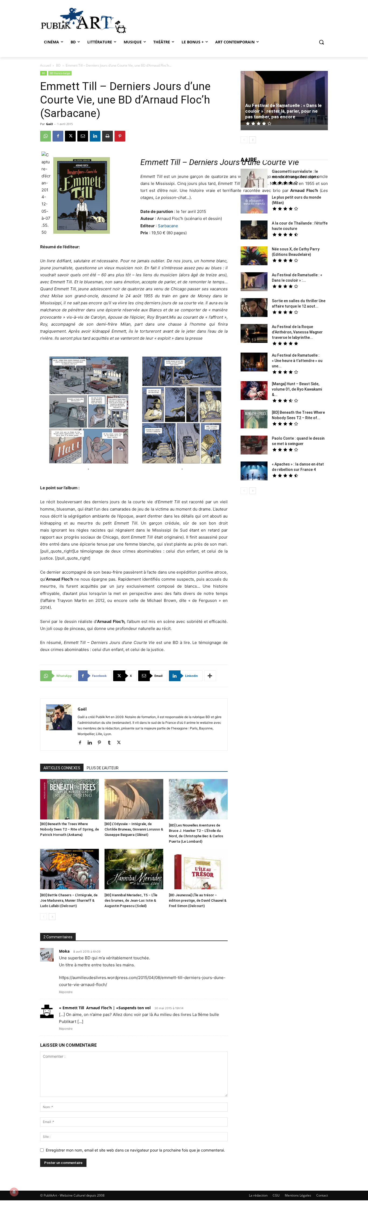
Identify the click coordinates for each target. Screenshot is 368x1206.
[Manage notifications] (14, 1192)
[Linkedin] (95, 136)
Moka (64, 951)
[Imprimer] (107, 136)
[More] (210, 675)
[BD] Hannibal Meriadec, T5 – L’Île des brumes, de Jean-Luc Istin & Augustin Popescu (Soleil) (131, 900)
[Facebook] (58, 136)
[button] (321, 42)
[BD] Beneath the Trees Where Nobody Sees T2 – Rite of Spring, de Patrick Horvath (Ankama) (69, 829)
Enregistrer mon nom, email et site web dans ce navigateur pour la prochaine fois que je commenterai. (135, 1150)
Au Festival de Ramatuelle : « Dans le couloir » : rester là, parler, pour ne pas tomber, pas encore (283, 111)
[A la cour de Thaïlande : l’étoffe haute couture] (254, 230)
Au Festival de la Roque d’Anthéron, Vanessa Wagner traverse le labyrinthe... (297, 332)
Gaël (49, 124)
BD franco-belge (60, 73)
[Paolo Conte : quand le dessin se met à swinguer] (254, 446)
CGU (276, 1195)
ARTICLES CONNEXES (61, 768)
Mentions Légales (298, 1195)
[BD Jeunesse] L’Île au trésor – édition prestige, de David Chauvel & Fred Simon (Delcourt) (198, 900)
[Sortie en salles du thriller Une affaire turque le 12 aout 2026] (254, 308)
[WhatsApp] (45, 136)
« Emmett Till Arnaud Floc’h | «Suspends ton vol (105, 1007)
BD (58, 65)
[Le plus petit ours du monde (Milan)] (254, 205)
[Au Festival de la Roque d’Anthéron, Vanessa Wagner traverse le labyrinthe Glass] (254, 334)
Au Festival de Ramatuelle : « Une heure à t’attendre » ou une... (297, 360)
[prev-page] (43, 916)
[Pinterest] (119, 136)
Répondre (65, 992)
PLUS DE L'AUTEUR (103, 768)
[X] (70, 136)
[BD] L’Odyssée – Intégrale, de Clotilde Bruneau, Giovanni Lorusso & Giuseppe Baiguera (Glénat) (134, 829)
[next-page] (52, 916)
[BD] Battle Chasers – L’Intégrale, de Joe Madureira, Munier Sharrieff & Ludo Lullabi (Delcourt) (69, 900)
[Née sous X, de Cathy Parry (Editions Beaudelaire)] (254, 256)
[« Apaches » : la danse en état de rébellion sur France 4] (254, 471)
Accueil (45, 65)
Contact (322, 1195)
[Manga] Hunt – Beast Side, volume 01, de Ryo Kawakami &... (297, 389)
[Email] (82, 136)
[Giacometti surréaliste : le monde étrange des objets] (254, 179)
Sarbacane (168, 225)
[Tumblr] (111, 743)
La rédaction (258, 1195)
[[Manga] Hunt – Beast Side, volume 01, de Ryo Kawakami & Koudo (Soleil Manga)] (254, 391)
